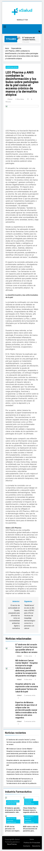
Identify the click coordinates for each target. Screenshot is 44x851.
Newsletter (36, 846)
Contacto (26, 846)
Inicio (32, 839)
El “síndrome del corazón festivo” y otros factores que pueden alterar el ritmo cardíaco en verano (29, 39)
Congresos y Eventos (29, 817)
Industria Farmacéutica (29, 803)
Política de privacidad (32, 843)
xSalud (9, 99)
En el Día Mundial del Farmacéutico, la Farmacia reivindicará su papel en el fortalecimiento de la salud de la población (21, 781)
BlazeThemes (12, 844)
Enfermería (28, 799)
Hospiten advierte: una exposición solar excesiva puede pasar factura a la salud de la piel (22, 762)
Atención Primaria (13, 801)
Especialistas (12, 67)
